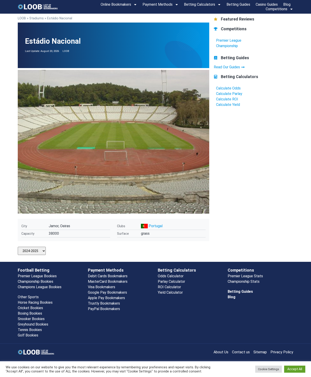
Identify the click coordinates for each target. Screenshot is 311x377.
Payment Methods (158, 4)
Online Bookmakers (116, 4)
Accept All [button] (294, 369)
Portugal (156, 226)
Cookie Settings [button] (268, 369)
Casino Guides (267, 4)
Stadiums (36, 18)
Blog (287, 4)
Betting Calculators (199, 4)
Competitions (276, 9)
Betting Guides (238, 4)
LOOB (22, 18)
